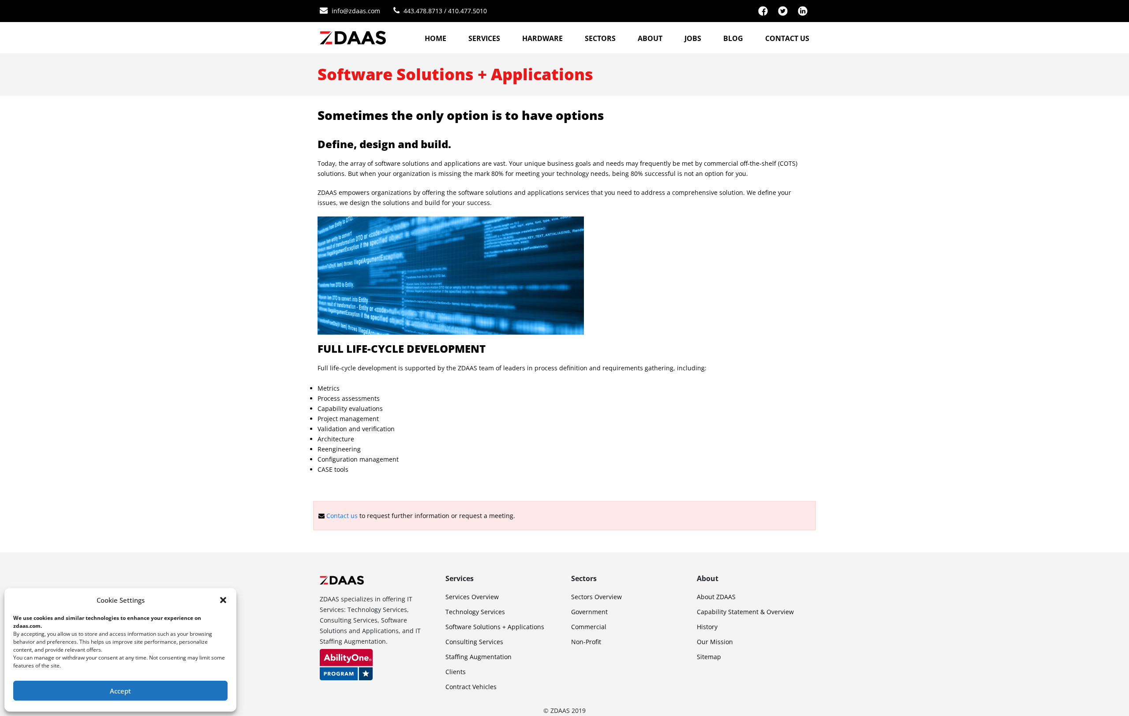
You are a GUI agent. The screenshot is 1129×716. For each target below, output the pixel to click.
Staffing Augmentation (478, 657)
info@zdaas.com (356, 11)
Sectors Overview (596, 597)
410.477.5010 (467, 11)
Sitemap (709, 657)
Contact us (342, 515)
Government (589, 612)
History (707, 627)
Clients (455, 672)
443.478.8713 (423, 11)
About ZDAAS (716, 597)
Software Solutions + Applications (494, 627)
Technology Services (475, 612)
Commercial (588, 627)
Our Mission (715, 642)
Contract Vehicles (471, 686)
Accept (120, 690)
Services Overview (472, 597)
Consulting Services (474, 642)
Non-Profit (586, 642)
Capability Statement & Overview (745, 612)
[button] (223, 600)
